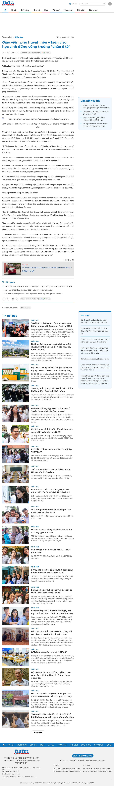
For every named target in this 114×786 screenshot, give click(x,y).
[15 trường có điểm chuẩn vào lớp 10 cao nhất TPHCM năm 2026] (15, 515)
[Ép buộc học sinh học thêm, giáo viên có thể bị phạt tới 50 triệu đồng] (15, 595)
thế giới (95, 118)
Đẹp (46, 10)
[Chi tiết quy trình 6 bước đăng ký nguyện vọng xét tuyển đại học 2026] (15, 434)
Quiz (109, 745)
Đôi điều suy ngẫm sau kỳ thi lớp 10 (49, 652)
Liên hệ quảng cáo (82, 756)
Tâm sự (56, 10)
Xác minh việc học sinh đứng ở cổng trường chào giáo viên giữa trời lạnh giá (38, 286)
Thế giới (80, 10)
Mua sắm (68, 10)
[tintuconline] (5, 10)
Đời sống (25, 10)
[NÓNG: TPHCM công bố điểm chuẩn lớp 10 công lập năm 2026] (15, 535)
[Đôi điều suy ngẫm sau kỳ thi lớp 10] (15, 657)
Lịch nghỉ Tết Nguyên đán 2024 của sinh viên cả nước (28, 290)
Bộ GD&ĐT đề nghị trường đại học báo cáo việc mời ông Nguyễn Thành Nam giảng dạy (51, 675)
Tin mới (85, 315)
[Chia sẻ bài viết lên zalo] (8, 52)
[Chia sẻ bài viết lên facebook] (4, 52)
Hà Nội (56, 765)
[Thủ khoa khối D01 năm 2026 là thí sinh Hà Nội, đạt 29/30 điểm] (15, 474)
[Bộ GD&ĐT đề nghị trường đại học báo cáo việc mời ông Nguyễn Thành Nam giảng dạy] (15, 677)
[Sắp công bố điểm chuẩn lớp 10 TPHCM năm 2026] (15, 555)
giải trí (85, 126)
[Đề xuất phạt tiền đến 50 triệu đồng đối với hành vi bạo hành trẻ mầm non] (15, 636)
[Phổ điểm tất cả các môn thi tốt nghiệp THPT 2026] (15, 454)
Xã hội (13, 10)
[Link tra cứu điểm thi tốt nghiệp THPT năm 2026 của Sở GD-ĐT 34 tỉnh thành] (15, 494)
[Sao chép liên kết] (17, 52)
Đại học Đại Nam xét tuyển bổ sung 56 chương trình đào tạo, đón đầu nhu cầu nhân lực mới (51, 347)
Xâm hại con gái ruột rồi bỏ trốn (95, 359)
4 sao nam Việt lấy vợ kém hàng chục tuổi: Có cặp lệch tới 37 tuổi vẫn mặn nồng (95, 367)
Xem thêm (38, 733)
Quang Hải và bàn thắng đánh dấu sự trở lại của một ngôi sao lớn (94, 331)
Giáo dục (19, 37)
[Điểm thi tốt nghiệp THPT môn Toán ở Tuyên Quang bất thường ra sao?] (15, 413)
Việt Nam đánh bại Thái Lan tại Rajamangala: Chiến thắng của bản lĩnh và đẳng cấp (94, 350)
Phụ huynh (25, 308)
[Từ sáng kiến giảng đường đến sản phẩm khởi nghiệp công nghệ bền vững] (15, 393)
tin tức (95, 105)
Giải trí (37, 10)
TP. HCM (86, 765)
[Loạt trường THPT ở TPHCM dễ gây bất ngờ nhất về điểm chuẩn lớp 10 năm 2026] (15, 616)
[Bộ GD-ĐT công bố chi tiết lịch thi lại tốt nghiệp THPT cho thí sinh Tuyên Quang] (15, 373)
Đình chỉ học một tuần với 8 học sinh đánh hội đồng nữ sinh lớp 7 (33, 294)
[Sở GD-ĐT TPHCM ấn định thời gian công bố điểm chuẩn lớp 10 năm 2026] (15, 575)
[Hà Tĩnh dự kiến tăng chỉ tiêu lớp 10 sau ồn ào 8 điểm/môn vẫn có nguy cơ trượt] (15, 698)
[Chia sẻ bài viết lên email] (12, 52)
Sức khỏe (93, 10)
